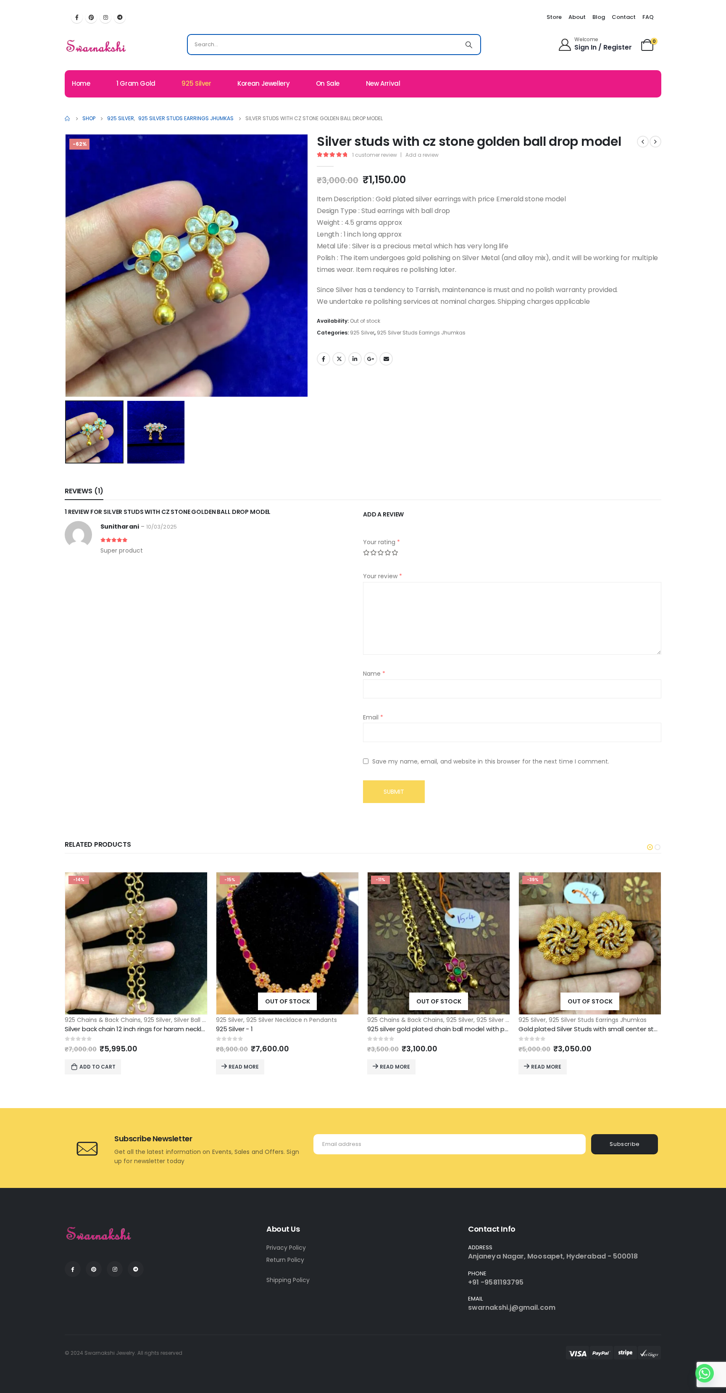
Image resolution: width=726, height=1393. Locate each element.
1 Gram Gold (135, 83)
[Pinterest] (91, 17)
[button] (650, 847)
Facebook (323, 359)
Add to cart (97, 1066)
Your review (382, 576)
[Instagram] (105, 17)
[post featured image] (136, 943)
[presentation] (66, 265)
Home (81, 83)
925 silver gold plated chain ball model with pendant (447, 1028)
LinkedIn (355, 359)
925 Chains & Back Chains (103, 1020)
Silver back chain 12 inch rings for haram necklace (139, 1028)
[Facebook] (77, 17)
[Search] (469, 44)
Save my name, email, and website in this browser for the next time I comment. (490, 761)
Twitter (339, 359)
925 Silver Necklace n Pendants (291, 1020)
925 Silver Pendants (504, 1020)
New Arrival (383, 83)
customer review (374, 154)
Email (386, 359)
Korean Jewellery (263, 83)
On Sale (327, 83)
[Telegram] (120, 17)
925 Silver (196, 83)
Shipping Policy (288, 1280)
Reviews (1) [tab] (84, 491)
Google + (370, 359)
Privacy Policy (286, 1247)
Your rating (381, 542)
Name (374, 673)
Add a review (422, 154)
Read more (244, 1066)
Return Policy (285, 1260)
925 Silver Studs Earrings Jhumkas (421, 332)
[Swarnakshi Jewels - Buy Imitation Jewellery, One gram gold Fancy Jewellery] (96, 46)
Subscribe (625, 1144)
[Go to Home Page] (68, 118)
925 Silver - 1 (234, 1028)
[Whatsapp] (704, 1373)
